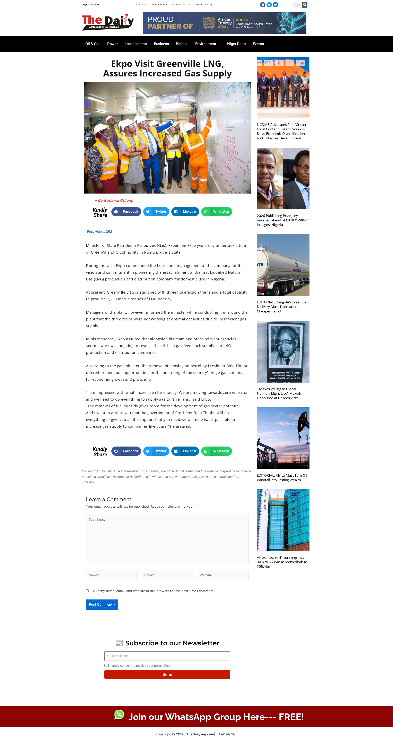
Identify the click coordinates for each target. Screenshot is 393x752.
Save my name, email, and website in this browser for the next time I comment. (153, 591)
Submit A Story (204, 4)
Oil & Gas (92, 44)
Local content (136, 44)
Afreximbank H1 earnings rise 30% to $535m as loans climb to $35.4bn (282, 562)
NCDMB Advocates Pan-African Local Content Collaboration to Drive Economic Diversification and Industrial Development (281, 131)
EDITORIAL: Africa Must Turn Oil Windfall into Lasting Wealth (282, 477)
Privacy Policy (159, 4)
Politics (182, 44)
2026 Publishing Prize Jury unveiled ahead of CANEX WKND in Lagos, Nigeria (282, 220)
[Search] (304, 5)
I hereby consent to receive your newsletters (139, 666)
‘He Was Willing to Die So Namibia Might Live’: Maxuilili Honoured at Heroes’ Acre (279, 393)
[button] (126, 211)
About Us (141, 4)
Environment (205, 44)
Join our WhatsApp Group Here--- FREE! (216, 716)
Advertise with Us (181, 4)
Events (258, 44)
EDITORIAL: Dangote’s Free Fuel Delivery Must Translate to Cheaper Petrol (282, 306)
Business (161, 44)
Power (112, 44)
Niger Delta (236, 44)
